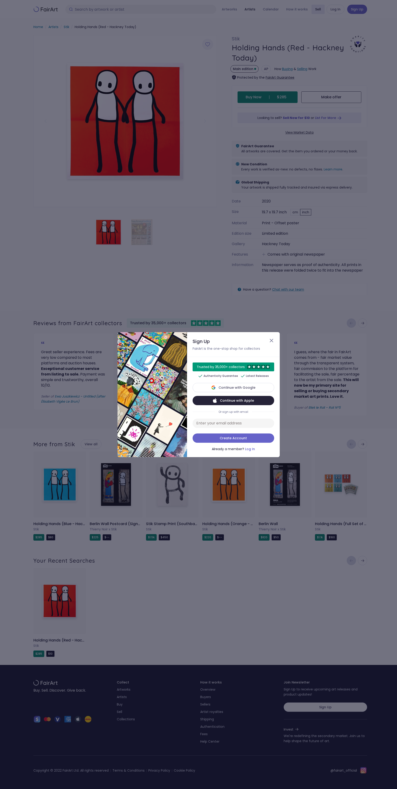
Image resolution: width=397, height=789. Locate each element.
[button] (198, 394)
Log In (250, 449)
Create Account (233, 438)
